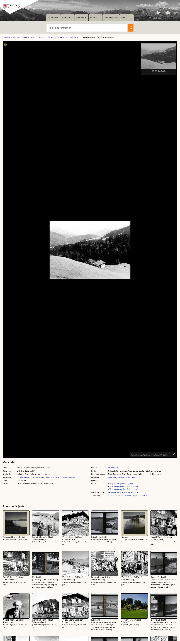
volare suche (53, 18)
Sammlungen (81, 18)
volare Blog (95, 18)
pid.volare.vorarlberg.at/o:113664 (121, 477)
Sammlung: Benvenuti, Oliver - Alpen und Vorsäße (59, 37)
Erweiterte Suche (111, 18)
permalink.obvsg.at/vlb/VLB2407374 (123, 492)
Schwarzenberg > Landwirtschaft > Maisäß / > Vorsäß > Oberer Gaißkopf (46, 477)
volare (32, 37)
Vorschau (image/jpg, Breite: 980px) (124, 489)
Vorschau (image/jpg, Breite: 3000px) (124, 486)
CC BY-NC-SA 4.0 (114, 468)
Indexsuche (66, 18)
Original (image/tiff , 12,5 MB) (121, 483)
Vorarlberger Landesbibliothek (15, 37)
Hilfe (123, 18)
